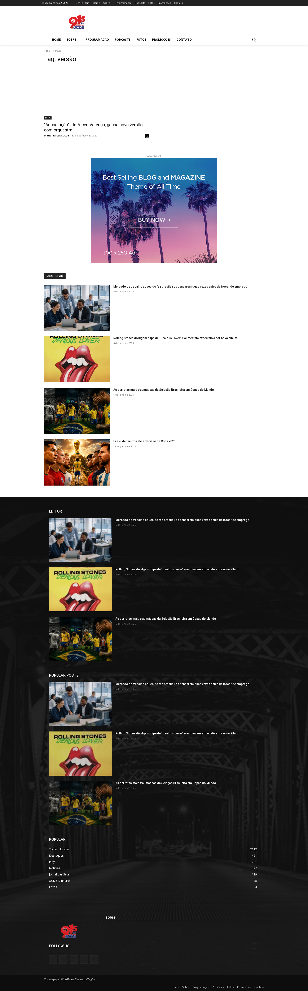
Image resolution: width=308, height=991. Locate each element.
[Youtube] (263, 3)
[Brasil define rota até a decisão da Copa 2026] (77, 462)
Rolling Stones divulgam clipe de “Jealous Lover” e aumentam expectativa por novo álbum (175, 338)
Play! (47, 117)
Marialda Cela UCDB (56, 135)
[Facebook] (240, 3)
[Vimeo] (257, 3)
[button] (254, 40)
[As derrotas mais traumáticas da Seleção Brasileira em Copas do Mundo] (77, 411)
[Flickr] (74, 959)
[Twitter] (252, 3)
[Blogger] (53, 959)
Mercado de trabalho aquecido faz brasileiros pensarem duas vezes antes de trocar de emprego (180, 286)
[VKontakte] (94, 959)
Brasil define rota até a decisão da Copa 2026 (144, 441)
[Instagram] (246, 3)
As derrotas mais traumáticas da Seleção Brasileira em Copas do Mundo (163, 389)
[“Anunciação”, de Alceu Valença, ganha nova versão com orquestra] (96, 93)
